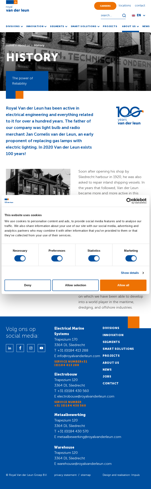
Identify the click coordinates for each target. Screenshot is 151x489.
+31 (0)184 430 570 (72, 431)
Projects (111, 355)
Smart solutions (118, 349)
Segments (111, 342)
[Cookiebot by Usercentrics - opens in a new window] (129, 201)
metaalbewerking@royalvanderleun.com (89, 437)
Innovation (113, 335)
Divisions (111, 328)
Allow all (123, 285)
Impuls (135, 474)
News (107, 369)
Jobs (107, 376)
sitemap (86, 474)
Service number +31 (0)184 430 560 (70, 403)
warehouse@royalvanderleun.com (84, 464)
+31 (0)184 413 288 (72, 350)
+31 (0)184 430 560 (73, 391)
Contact (111, 383)
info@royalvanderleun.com (78, 356)
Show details (130, 272)
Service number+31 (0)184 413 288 (70, 363)
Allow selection (75, 285)
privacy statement (65, 474)
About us (111, 363)
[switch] (57, 258)
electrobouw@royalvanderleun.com (85, 396)
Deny (27, 285)
